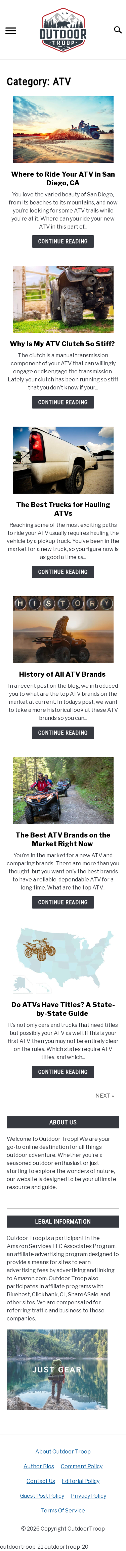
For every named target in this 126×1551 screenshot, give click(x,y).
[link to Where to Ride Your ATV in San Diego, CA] (63, 129)
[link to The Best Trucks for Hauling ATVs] (63, 460)
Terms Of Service (63, 1510)
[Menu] (11, 31)
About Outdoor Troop (63, 1451)
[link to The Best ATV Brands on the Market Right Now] (63, 790)
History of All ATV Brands (63, 674)
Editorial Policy (80, 1481)
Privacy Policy (88, 1496)
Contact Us (41, 1481)
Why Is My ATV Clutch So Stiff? (63, 344)
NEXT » (104, 1096)
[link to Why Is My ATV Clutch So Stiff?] (63, 299)
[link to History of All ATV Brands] (63, 629)
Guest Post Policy (42, 1496)
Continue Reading (63, 241)
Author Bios (39, 1466)
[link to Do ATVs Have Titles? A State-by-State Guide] (63, 960)
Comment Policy (81, 1466)
